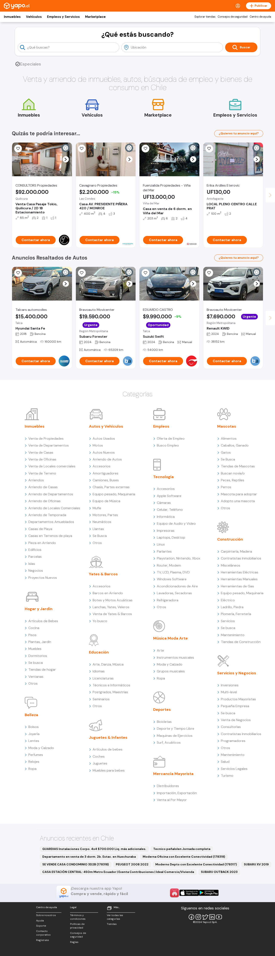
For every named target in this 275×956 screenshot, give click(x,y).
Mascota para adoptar (239, 494)
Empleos (161, 426)
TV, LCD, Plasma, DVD (173, 572)
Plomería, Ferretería (236, 614)
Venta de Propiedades (46, 438)
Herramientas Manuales (239, 579)
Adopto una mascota (238, 501)
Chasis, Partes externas (111, 487)
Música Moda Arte (170, 638)
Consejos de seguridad (233, 16)
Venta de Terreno (42, 473)
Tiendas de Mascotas (238, 466)
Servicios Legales (234, 768)
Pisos (32, 635)
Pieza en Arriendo (42, 543)
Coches (99, 756)
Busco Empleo (168, 445)
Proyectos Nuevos (42, 577)
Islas (31, 563)
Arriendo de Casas (43, 487)
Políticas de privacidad (77, 925)
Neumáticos (102, 522)
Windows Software (171, 579)
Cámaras (164, 502)
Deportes (162, 709)
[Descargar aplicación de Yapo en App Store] (189, 893)
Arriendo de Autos (107, 459)
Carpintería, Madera (236, 551)
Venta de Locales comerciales (51, 466)
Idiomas (99, 671)
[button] (66, 159)
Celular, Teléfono (170, 509)
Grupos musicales (171, 671)
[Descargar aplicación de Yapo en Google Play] (208, 893)
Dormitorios (37, 656)
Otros (33, 683)
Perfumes (35, 754)
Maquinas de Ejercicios (174, 735)
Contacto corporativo (43, 932)
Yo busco (100, 621)
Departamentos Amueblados (51, 522)
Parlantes (164, 551)
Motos (98, 445)
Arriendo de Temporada (47, 515)
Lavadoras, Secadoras (174, 593)
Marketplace (95, 17)
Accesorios (101, 466)
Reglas (74, 942)
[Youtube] (218, 916)
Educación (99, 652)
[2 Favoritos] (18, 148)
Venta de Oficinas (42, 459)
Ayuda (40, 920)
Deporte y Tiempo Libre (175, 728)
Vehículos (34, 17)
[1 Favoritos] (209, 148)
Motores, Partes (105, 515)
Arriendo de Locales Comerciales (54, 508)
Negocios (35, 570)
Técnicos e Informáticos (111, 685)
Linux (161, 544)
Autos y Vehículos (106, 426)
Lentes (33, 741)
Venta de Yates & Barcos (112, 614)
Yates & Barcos (103, 574)
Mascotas (226, 426)
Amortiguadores (105, 473)
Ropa (32, 768)
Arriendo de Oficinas (44, 501)
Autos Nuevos (104, 452)
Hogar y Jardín (38, 608)
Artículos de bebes (107, 749)
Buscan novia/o (233, 473)
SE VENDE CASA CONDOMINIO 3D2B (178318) (75, 864)
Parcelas (35, 556)
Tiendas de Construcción (241, 642)
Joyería (34, 734)
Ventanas (35, 676)
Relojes (33, 761)
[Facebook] (191, 916)
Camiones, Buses (106, 480)
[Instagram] (198, 916)
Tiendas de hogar (42, 669)
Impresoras (165, 530)
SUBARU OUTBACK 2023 (219, 872)
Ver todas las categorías (115, 917)
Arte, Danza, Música (108, 664)
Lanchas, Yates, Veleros (111, 607)
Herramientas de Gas (237, 586)
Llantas (98, 529)
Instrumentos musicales (175, 657)
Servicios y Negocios (236, 673)
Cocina (33, 628)
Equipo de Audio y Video (176, 523)
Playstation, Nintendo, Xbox (178, 558)
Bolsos (33, 727)
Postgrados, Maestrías (110, 692)
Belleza (31, 714)
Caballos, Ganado (235, 445)
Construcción (230, 539)
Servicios (228, 621)
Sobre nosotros (46, 915)
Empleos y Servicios (63, 17)
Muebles (34, 648)
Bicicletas (164, 721)
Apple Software (169, 496)
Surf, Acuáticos (169, 742)
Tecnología (163, 476)
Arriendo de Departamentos (50, 494)
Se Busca (100, 535)
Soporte (41, 925)
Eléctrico (228, 600)
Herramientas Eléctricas (239, 572)
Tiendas (112, 924)
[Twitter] (205, 916)
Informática (166, 516)
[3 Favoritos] (145, 273)
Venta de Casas (40, 452)
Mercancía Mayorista (173, 773)
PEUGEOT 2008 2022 (132, 864)
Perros (226, 487)
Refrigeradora (167, 600)
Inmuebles (12, 17)
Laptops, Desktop (171, 537)
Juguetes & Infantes (108, 737)
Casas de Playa (40, 529)
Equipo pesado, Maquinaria (114, 494)
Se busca (35, 662)
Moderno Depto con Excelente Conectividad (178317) (196, 864)
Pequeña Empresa (235, 706)
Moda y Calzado (41, 748)
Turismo (227, 775)
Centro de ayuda (260, 16)
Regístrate (42, 940)
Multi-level (229, 692)
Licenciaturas (103, 678)
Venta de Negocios (236, 720)
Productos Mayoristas (238, 699)
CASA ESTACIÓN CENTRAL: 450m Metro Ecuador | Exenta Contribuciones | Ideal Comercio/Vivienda (118, 872)
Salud (225, 761)
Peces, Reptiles (232, 480)
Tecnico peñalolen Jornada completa (181, 849)
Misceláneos (230, 565)
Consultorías (231, 727)
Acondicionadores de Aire (177, 586)
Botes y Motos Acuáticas (113, 600)
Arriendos (36, 480)
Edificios (34, 549)
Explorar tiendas (205, 16)
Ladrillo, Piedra (232, 607)
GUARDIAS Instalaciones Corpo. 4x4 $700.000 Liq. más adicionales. (94, 849)
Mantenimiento (232, 635)
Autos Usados (104, 438)
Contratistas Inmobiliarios (241, 558)
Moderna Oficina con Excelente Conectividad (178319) (184, 857)
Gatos (226, 452)
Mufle (97, 508)
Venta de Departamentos (48, 445)
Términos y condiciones (78, 917)
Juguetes (100, 763)
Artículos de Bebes (43, 621)
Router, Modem (169, 565)
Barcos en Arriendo (108, 593)
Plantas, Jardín (39, 642)
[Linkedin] (212, 916)
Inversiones (229, 685)
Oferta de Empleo (171, 438)
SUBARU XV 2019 (256, 864)
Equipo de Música (106, 501)
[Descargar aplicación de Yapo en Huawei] (174, 893)
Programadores (233, 741)
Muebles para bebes (109, 770)
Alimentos (229, 438)
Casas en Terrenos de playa (50, 535)
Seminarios (101, 699)
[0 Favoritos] (82, 148)
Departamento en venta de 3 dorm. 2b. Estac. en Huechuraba (89, 857)
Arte (160, 650)
